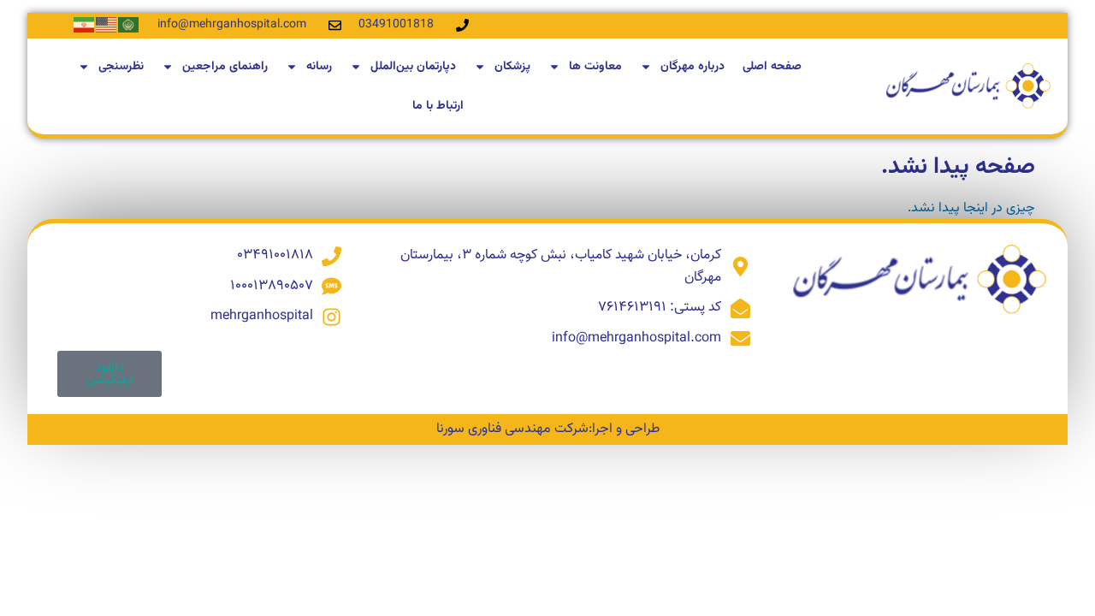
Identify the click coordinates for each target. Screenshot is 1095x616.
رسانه (319, 66)
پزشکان (512, 66)
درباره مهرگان (692, 66)
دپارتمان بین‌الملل (413, 66)
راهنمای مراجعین (225, 66)
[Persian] (85, 25)
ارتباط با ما (438, 106)
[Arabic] (129, 25)
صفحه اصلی (772, 66)
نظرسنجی (121, 66)
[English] (107, 25)
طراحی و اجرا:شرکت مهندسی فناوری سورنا (548, 429)
